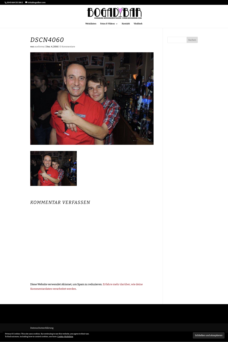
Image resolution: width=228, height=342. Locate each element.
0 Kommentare (67, 46)
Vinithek (138, 24)
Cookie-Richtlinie (65, 336)
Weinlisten (90, 24)
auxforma (39, 46)
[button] (53, 168)
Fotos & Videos (107, 24)
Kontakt (126, 24)
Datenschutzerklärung (42, 328)
